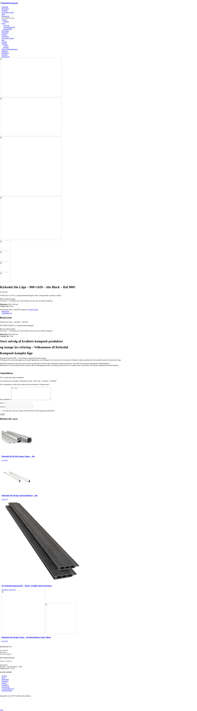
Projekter (4, 10)
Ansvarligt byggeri (8, 12)
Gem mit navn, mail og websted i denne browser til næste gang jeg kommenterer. (28, 411)
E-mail (3, 407)
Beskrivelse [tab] (5, 311)
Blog (3, 14)
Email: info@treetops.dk (7, 657)
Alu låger (31, 309)
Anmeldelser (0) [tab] (7, 313)
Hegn (36, 309)
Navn (2, 403)
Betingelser (5, 9)
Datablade (5, 7)
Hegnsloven (5, 16)
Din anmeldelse (5, 399)
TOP (1, 710)
